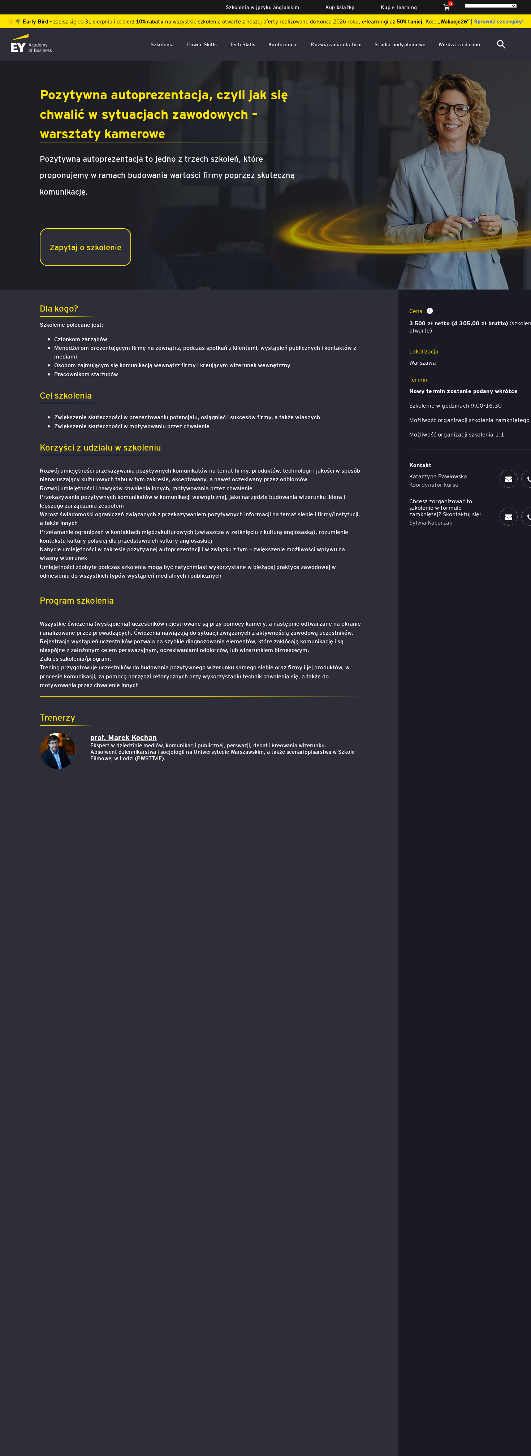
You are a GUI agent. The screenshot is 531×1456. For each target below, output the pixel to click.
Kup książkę (339, 7)
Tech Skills (242, 44)
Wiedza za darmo (459, 44)
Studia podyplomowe (400, 44)
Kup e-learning (399, 7)
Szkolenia (162, 44)
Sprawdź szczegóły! (499, 21)
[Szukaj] (502, 44)
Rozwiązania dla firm (336, 44)
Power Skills (202, 44)
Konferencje (283, 44)
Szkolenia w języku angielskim (262, 7)
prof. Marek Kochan (123, 737)
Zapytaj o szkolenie (85, 247)
